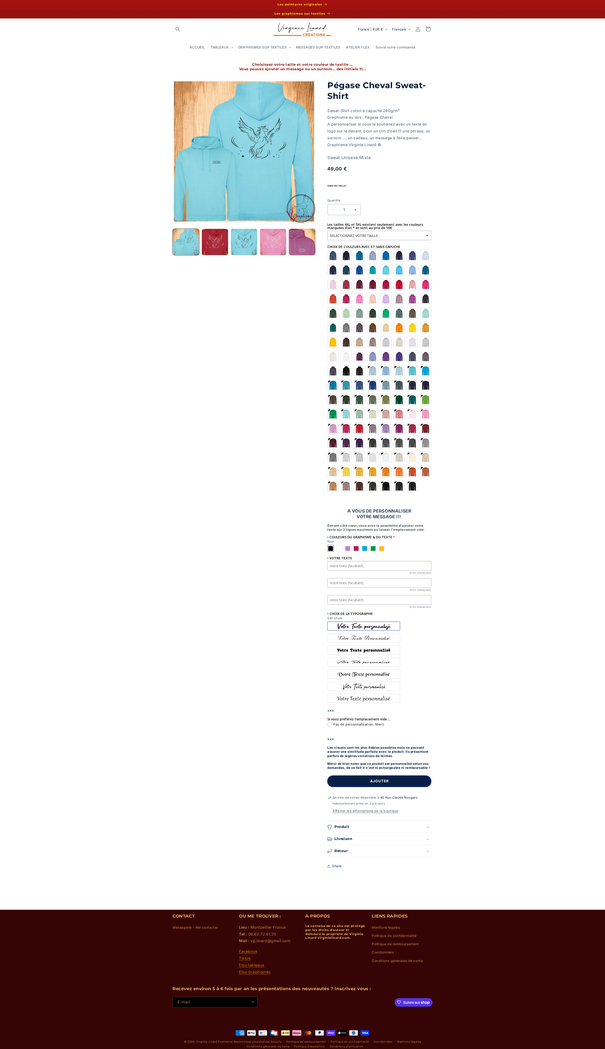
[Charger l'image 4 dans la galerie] (273, 242)
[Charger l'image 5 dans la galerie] (302, 242)
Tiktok (245, 958)
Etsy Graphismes (255, 971)
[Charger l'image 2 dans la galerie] (215, 242)
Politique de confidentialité (394, 935)
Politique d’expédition (309, 1046)
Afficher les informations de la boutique (365, 811)
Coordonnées (383, 952)
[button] (178, 29)
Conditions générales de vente (397, 960)
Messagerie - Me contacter (195, 927)
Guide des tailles (336, 186)
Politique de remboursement (395, 944)
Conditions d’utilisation (346, 1046)
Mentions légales (386, 927)
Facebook (248, 951)
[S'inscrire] (252, 1001)
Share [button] (337, 866)
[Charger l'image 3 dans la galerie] (244, 242)
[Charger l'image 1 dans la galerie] (186, 242)
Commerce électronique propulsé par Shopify (249, 1041)
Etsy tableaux (251, 964)
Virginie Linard (206, 1041)
